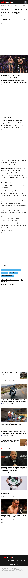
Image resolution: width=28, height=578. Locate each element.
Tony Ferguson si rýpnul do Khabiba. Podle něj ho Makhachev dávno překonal (13, 516)
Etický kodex (16, 564)
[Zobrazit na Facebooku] (19, 560)
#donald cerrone (13, 272)
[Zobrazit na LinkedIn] (21, 560)
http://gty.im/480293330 (8, 117)
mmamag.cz (3, 5)
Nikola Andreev (6, 19)
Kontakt (12, 560)
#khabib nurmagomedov (7, 275)
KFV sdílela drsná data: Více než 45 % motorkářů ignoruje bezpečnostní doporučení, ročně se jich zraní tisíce (13, 432)
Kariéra (7, 560)
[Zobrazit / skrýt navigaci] (25, 2)
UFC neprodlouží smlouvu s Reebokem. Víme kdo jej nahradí (13, 492)
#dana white (5, 272)
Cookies (11, 564)
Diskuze (11, 284)
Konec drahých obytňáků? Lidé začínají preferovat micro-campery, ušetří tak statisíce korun (13, 423)
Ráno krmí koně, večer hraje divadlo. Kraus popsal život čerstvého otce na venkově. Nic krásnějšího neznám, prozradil (10, 441)
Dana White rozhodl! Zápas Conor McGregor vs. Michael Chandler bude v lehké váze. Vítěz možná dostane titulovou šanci (13, 468)
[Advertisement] (14, 38)
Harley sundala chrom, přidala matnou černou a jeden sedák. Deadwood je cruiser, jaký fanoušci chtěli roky (13, 400)
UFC (8, 5)
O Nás (17, 560)
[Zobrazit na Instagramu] (24, 560)
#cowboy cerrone (16, 269)
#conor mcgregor (6, 269)
